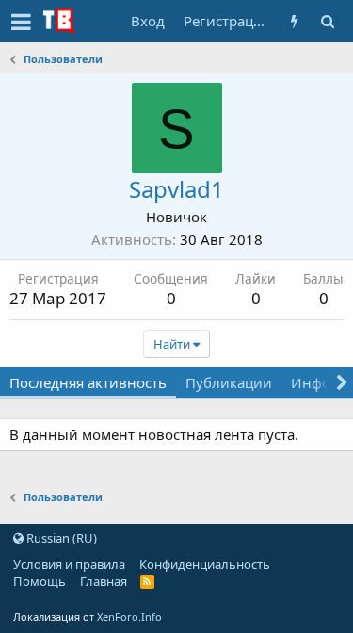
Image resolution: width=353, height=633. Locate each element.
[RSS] (147, 581)
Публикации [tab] (228, 382)
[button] (21, 22)
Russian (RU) (60, 537)
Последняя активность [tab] (88, 382)
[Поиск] (327, 21)
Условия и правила (69, 564)
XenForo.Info (129, 616)
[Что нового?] (294, 21)
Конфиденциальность (204, 564)
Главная (103, 581)
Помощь (39, 581)
